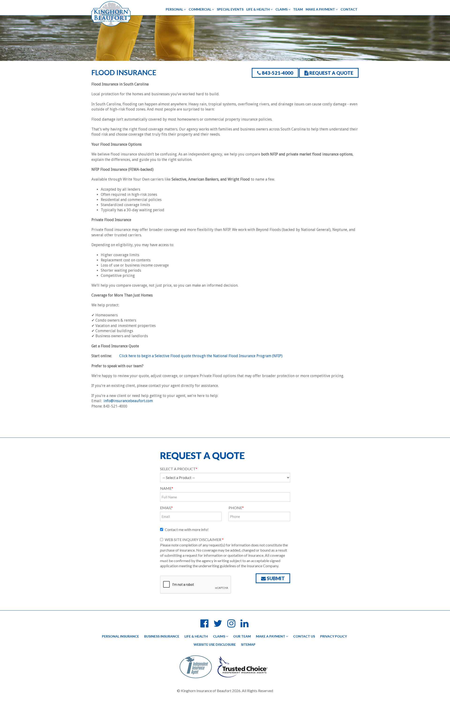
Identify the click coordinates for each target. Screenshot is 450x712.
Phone (236, 507)
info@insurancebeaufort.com (128, 401)
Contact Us (304, 636)
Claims (281, 9)
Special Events (230, 9)
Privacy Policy (333, 636)
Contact (349, 9)
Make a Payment (321, 9)
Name (166, 488)
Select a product (178, 469)
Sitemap (248, 644)
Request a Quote (330, 73)
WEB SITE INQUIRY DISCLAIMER (194, 539)
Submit (275, 578)
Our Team (242, 636)
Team (298, 9)
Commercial (200, 9)
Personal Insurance (120, 636)
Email (166, 507)
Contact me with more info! (187, 529)
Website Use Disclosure (215, 644)
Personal (175, 9)
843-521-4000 (277, 73)
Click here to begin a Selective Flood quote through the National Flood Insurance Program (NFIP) (200, 356)
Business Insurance (161, 636)
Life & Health (258, 9)
